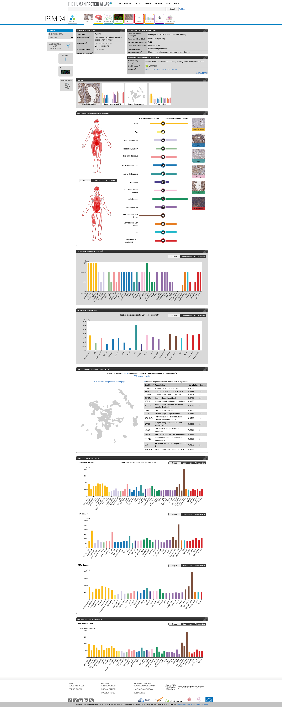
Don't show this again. (200, 704)
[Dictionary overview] (65, 60)
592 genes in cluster (142, 376)
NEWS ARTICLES (76, 686)
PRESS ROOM (75, 689)
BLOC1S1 (149, 406)
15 (145, 382)
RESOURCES (125, 3)
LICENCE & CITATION (143, 689)
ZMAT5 (147, 410)
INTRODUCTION (108, 686)
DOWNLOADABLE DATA (144, 686)
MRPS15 (148, 449)
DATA (168, 3)
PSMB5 (148, 388)
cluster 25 (125, 374)
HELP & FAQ (139, 693)
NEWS (148, 3)
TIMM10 (148, 439)
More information (183, 704)
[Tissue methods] (66, 86)
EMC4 (147, 445)
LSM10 (147, 430)
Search (172, 9)
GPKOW (148, 395)
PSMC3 (148, 392)
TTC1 (147, 414)
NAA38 (147, 424)
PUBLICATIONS (108, 693)
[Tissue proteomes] (65, 72)
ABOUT (138, 3)
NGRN (147, 401)
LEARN (158, 3)
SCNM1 (148, 398)
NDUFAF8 (149, 418)
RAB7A (147, 434)
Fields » (182, 9)
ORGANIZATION (108, 689)
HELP (176, 3)
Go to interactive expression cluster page (109, 382)
